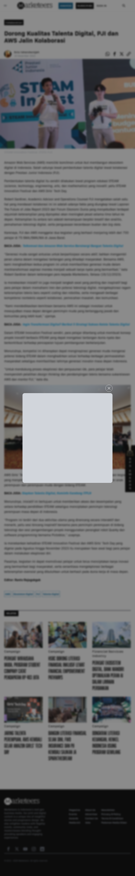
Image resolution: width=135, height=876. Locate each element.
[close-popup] (108, 388)
